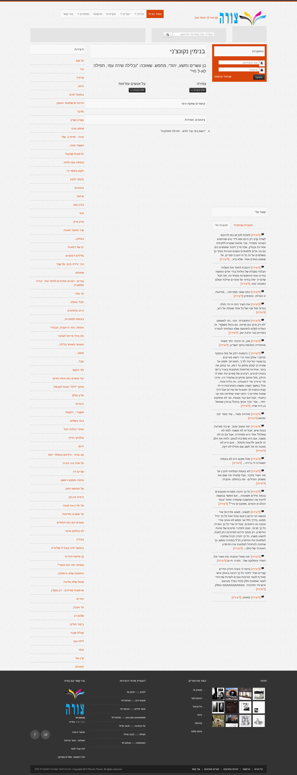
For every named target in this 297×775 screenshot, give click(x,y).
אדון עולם (78, 395)
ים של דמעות (76, 247)
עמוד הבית (155, 14)
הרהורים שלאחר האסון (70, 103)
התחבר (259, 77)
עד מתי (79, 293)
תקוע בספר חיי (75, 170)
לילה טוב (78, 641)
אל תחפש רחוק (75, 488)
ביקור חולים (77, 624)
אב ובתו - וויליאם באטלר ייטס (66, 454)
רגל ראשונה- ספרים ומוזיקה (71, 756)
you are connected (135, 717)
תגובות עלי (221, 225)
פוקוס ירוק (140, 700)
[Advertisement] (88, 35)
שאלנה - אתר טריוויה (74, 740)
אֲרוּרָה (80, 77)
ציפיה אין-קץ (76, 497)
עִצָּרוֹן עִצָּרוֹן (77, 120)
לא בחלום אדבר (74, 531)
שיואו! (80, 196)
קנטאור (198, 723)
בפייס (72, 721)
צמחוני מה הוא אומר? (70, 564)
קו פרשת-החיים (74, 556)
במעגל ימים (77, 94)
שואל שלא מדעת (74, 581)
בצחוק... (79, 238)
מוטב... (79, 352)
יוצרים (126, 14)
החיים (80, 598)
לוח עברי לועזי (78, 748)
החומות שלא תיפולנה (71, 573)
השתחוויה (140, 742)
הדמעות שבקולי (74, 153)
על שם (80, 60)
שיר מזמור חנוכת (74, 230)
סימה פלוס (196, 731)
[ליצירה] (255, 235)
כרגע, (81, 86)
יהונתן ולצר (196, 698)
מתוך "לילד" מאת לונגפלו (69, 386)
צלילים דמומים (75, 255)
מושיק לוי (197, 689)
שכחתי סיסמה (222, 76)
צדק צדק (78, 221)
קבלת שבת (77, 632)
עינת (199, 714)
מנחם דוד (126, 700)
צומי (81, 649)
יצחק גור (130, 691)
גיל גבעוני (197, 706)
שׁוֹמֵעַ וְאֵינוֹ (77, 128)
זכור (81, 213)
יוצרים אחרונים (211, 769)
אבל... (80, 361)
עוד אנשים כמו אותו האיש (68, 378)
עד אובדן (78, 607)
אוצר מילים (139, 708)
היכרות (80, 403)
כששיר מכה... (76, 145)
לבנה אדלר (124, 725)
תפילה (142, 734)
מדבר (80, 111)
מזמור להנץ (77, 179)
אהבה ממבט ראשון (72, 480)
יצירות (140, 14)
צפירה (80, 539)
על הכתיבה (140, 725)
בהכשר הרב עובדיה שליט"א (67, 548)
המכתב (79, 666)
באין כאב (78, 204)
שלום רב (79, 615)
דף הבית (258, 769)
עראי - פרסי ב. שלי (72, 136)
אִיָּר (82, 69)
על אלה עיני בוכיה (73, 463)
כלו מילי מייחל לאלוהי (71, 336)
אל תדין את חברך (73, 505)
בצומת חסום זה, (74, 319)
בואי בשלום (77, 420)
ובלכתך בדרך (76, 437)
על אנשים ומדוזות (73, 514)
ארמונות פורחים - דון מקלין (67, 590)
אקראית (111, 14)
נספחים (84, 14)
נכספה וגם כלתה (74, 162)
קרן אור (79, 658)
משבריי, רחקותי (74, 412)
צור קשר (68, 14)
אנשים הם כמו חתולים (70, 522)
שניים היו (78, 471)
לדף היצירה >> (137, 90)
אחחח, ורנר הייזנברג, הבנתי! (67, 327)
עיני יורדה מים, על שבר (70, 264)
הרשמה (97, 14)
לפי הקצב (78, 369)
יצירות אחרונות (230, 769)
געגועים (79, 187)
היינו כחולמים (75, 310)
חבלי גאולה (77, 302)
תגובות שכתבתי (243, 225)
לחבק (142, 691)
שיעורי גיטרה (78, 732)
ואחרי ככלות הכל (74, 429)
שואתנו (79, 272)
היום (81, 446)
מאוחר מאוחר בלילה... (70, 344)
